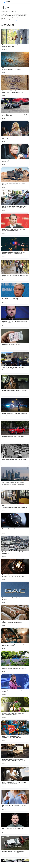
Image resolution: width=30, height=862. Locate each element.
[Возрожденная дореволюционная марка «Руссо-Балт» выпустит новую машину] (15, 754)
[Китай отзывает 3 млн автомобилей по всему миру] (15, 547)
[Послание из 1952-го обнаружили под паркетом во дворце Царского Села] (15, 86)
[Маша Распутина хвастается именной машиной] (15, 132)
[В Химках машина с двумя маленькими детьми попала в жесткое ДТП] (15, 846)
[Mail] (5, 2)
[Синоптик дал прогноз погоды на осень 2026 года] (15, 270)
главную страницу (18, 20)
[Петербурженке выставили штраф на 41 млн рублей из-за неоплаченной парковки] (15, 201)
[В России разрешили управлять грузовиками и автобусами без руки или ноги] (15, 662)
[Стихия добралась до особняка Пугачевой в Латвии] (15, 685)
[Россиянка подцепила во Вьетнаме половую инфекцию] (15, 40)
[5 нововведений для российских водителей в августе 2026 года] (15, 639)
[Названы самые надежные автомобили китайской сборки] (15, 432)
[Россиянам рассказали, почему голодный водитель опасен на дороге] (15, 777)
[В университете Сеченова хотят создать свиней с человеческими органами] (15, 616)
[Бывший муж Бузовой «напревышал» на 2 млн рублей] (15, 155)
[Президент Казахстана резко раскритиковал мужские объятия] (15, 293)
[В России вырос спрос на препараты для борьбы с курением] (15, 800)
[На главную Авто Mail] (8, 2)
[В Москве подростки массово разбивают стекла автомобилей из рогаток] (15, 63)
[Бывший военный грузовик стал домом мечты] (15, 178)
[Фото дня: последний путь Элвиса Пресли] (15, 455)
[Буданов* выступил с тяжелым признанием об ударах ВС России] (15, 316)
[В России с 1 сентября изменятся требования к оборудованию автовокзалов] (15, 501)
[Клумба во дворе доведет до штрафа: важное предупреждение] (15, 708)
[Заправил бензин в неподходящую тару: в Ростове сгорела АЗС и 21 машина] (15, 247)
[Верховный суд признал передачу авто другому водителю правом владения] (15, 570)
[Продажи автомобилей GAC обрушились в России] (15, 593)
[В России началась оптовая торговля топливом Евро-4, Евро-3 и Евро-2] (15, 731)
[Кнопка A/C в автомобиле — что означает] (15, 524)
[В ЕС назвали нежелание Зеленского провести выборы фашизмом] (15, 823)
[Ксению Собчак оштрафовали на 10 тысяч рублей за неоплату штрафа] (15, 224)
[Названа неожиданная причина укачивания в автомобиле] (15, 385)
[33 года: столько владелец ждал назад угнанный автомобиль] (15, 362)
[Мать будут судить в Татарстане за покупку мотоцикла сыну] (15, 109)
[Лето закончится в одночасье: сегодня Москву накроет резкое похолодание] (15, 478)
